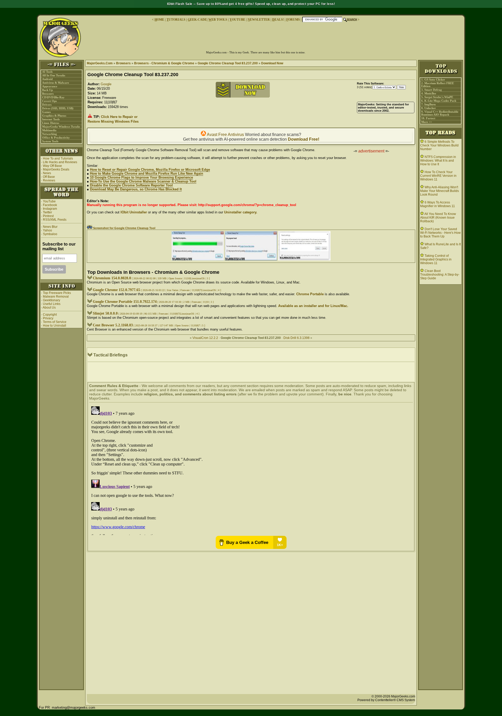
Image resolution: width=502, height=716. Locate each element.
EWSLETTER (259, 19)
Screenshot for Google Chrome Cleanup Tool (123, 228)
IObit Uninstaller (134, 212)
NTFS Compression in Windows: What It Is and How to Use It (438, 160)
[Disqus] (251, 469)
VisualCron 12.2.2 (205, 338)
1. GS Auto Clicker (433, 79)
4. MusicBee (428, 93)
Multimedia (49, 130)
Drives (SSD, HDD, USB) (57, 108)
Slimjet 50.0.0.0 (105, 313)
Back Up (47, 90)
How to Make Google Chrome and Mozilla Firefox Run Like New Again (146, 173)
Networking (49, 134)
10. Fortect (428, 118)
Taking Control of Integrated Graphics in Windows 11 (436, 259)
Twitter (47, 212)
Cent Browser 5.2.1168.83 (113, 325)
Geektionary (51, 300)
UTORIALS (176, 19)
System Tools (50, 141)
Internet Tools (51, 119)
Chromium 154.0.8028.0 (112, 278)
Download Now (272, 63)
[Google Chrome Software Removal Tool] (198, 259)
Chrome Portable (310, 294)
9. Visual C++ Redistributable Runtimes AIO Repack (439, 113)
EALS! (278, 19)
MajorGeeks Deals (56, 169)
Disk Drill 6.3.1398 (296, 338)
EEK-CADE (197, 19)
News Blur (50, 227)
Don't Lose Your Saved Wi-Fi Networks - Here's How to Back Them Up (440, 232)
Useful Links (51, 304)
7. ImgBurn (428, 104)
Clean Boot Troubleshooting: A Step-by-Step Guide (439, 274)
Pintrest (48, 216)
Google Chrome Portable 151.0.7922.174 (125, 302)
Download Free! (303, 139)
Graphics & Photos (54, 115)
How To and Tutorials (58, 158)
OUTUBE (237, 19)
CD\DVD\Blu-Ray (53, 97)
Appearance (49, 86)
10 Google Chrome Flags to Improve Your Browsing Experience (141, 177)
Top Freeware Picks (57, 293)
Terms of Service (54, 322)
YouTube (49, 201)
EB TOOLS (217, 19)
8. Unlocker (428, 108)
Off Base (49, 177)
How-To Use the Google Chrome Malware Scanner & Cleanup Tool (143, 181)
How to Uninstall (54, 325)
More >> (426, 122)
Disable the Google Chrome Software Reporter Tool (131, 185)
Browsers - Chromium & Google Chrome (164, 63)
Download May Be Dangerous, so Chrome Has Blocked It (136, 189)
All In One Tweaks (53, 75)
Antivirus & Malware (55, 82)
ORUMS (293, 19)
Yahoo (47, 230)
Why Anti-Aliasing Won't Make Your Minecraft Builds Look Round (439, 190)
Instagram (50, 209)
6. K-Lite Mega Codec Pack (438, 100)
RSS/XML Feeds (54, 219)
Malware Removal (56, 296)
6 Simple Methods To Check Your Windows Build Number (439, 145)
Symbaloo (49, 234)
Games (46, 112)
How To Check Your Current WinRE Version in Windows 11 (438, 175)
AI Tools (47, 71)
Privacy (48, 318)
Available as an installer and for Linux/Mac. (313, 306)
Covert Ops (49, 101)
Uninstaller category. (240, 212)
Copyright (50, 314)
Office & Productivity (56, 137)
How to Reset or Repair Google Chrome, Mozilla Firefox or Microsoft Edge (150, 170)
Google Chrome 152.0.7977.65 (116, 290)
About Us (49, 307)
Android (47, 79)
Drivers (47, 104)
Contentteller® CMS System (395, 700)
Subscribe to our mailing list (59, 246)
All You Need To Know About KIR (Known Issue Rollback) (438, 217)
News (47, 173)
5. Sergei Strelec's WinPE (437, 97)
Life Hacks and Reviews (60, 162)
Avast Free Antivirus (225, 134)
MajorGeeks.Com (100, 63)
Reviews (49, 180)
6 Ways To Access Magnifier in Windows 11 (437, 204)
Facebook (50, 205)
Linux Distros (50, 123)
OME (159, 19)
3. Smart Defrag (431, 89)
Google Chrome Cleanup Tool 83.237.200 (228, 63)
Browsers (48, 93)
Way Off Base (52, 166)
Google (106, 84)
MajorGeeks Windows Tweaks (61, 126)
